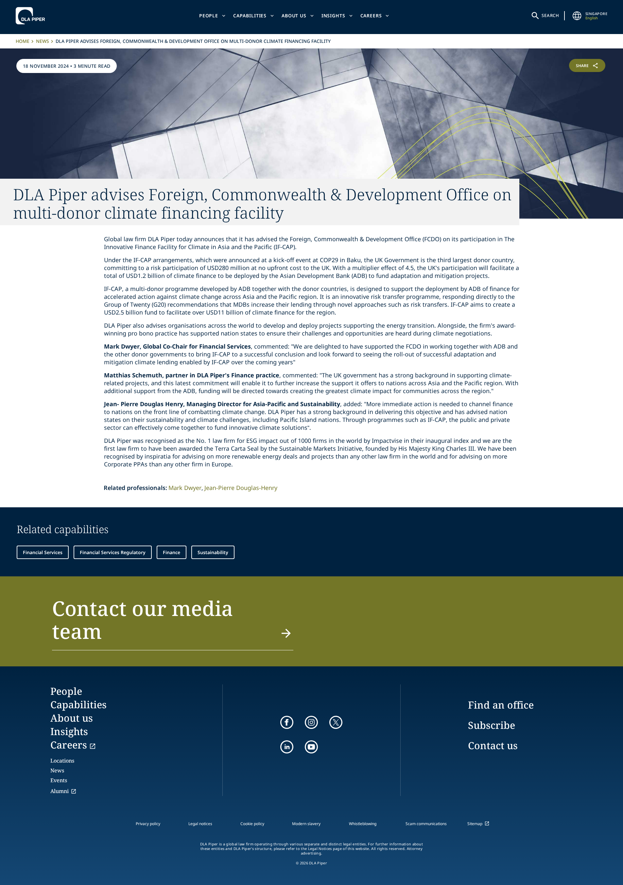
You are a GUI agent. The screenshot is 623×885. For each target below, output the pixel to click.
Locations (62, 760)
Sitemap (474, 823)
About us (294, 15)
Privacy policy (148, 823)
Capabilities (250, 15)
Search (550, 15)
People (208, 15)
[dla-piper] (32, 15)
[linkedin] (286, 746)
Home (22, 41)
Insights (333, 15)
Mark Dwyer (184, 488)
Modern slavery (306, 823)
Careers (371, 15)
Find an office (501, 705)
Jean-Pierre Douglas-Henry (240, 488)
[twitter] (335, 722)
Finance (171, 552)
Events (58, 780)
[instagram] (311, 722)
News (42, 41)
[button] (173, 623)
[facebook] (286, 722)
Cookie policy (252, 823)
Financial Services (42, 552)
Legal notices (200, 823)
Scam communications (426, 823)
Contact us (493, 745)
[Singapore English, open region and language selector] (577, 16)
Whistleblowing (362, 823)
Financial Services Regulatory (113, 552)
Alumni (59, 791)
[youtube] (311, 746)
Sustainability (213, 552)
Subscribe (491, 725)
